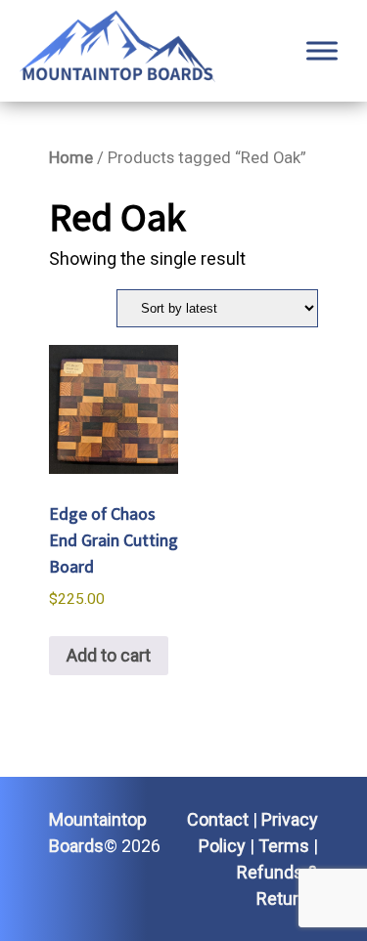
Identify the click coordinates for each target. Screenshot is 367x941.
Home (71, 158)
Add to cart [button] (109, 655)
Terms (283, 845)
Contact (218, 819)
